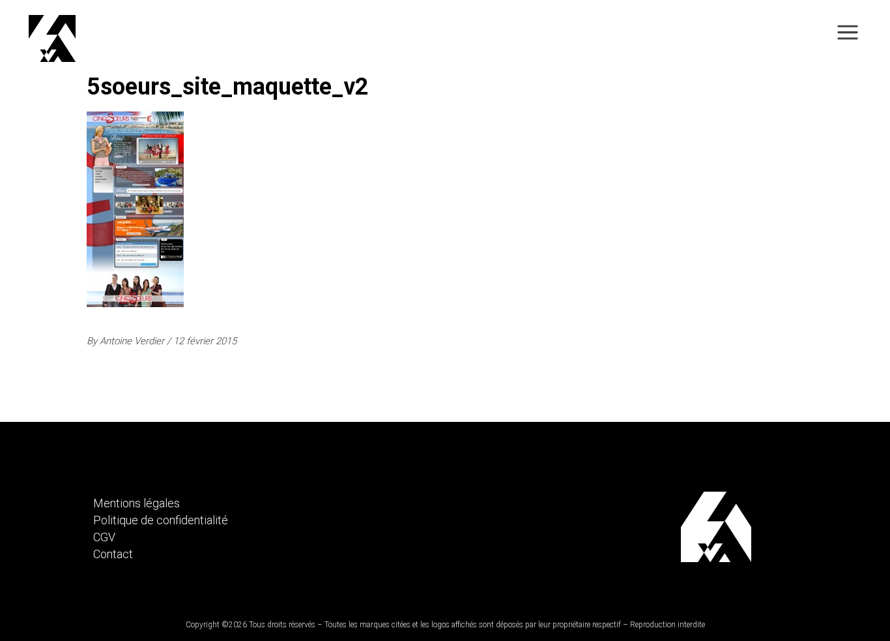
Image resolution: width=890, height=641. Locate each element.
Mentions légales (136, 503)
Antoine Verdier (133, 341)
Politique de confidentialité (160, 520)
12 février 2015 (205, 341)
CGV (104, 537)
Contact (113, 554)
